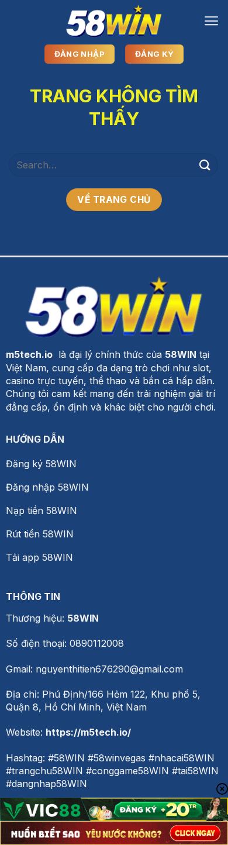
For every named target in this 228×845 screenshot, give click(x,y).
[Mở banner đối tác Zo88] (114, 833)
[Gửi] (205, 164)
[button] (211, 20)
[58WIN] (114, 20)
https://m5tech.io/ (88, 732)
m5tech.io (29, 354)
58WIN (83, 618)
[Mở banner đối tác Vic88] (114, 810)
